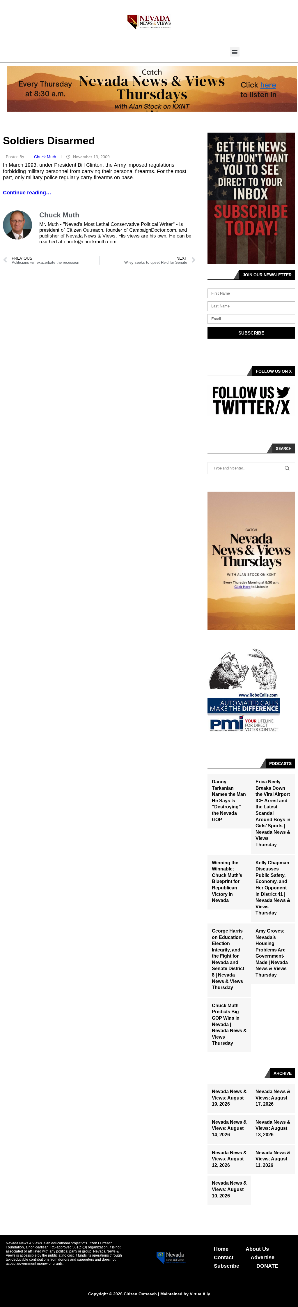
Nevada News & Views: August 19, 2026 (229, 1098)
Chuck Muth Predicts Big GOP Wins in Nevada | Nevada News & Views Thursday (229, 1024)
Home (221, 1249)
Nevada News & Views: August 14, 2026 (229, 1128)
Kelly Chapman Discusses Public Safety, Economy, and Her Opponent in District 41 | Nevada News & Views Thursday (273, 888)
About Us (257, 1249)
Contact (223, 1257)
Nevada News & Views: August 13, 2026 (273, 1128)
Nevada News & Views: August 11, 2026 (273, 1159)
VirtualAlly (200, 1294)
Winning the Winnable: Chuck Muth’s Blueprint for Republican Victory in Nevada (227, 881)
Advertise (262, 1257)
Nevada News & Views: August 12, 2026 (229, 1159)
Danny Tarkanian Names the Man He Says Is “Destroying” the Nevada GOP (229, 800)
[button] (235, 52)
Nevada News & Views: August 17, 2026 (273, 1098)
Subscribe (226, 1266)
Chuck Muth (45, 156)
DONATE (267, 1266)
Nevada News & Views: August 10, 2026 (229, 1189)
